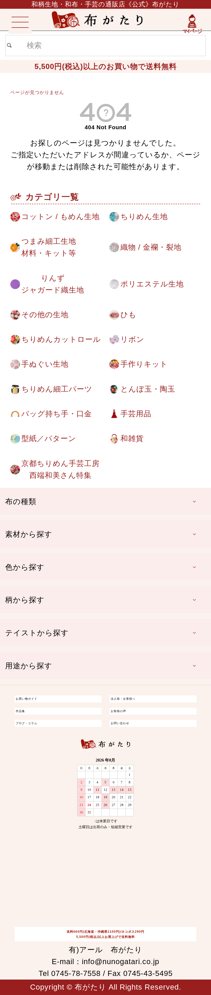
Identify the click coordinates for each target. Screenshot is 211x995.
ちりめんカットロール (61, 339)
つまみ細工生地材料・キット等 (48, 247)
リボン (132, 339)
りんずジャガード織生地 (52, 284)
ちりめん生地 (144, 216)
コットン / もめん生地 (60, 216)
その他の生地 (44, 314)
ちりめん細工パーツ (56, 389)
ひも (128, 314)
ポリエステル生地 (152, 284)
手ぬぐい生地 (44, 364)
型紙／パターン (48, 438)
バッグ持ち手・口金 (56, 414)
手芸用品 (135, 414)
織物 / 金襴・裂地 (150, 247)
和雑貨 (132, 438)
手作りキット (144, 364)
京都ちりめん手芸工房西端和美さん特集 (60, 469)
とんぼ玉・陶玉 (147, 389)
